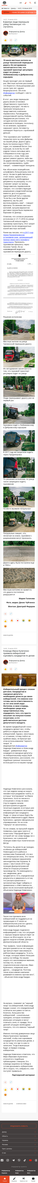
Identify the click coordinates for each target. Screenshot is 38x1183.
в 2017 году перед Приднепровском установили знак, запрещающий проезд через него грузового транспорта (18, 237)
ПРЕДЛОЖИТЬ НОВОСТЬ (19, 1126)
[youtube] (30, 1160)
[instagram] (7, 1160)
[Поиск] (30, 3)
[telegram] (13, 1160)
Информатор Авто (31, 1172)
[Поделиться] (11, 40)
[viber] (19, 1160)
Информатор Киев (19, 1172)
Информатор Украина (6, 1172)
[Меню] (35, 3)
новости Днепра (8, 635)
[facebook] (2, 1160)
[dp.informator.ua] (4, 3)
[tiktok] (25, 1160)
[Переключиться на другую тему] (25, 3)
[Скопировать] (16, 40)
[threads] (36, 1160)
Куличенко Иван (21, 1103)
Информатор (9, 93)
